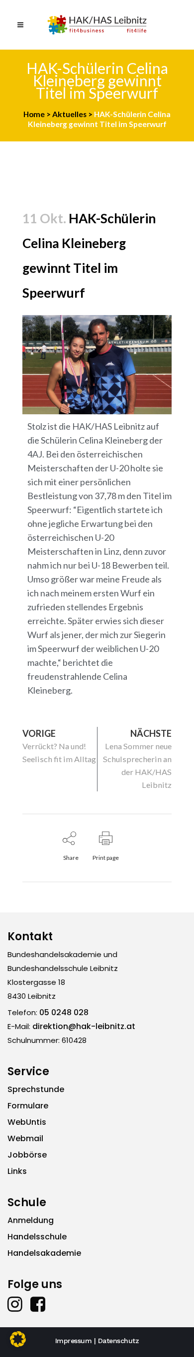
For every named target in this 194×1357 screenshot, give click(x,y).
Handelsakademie (44, 1253)
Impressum (73, 1341)
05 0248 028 (64, 1012)
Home (34, 114)
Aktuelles (69, 114)
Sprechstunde (35, 1089)
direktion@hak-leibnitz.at (83, 1026)
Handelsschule (37, 1236)
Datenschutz (118, 1341)
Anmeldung (30, 1220)
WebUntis (26, 1122)
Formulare (27, 1105)
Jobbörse (27, 1155)
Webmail (25, 1138)
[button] (18, 1339)
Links (17, 1171)
